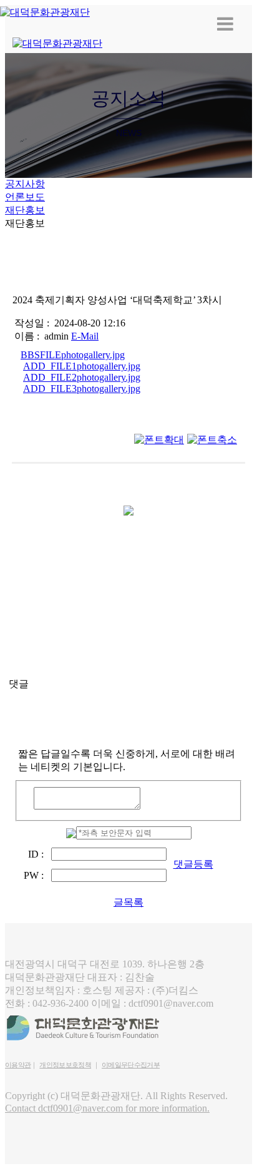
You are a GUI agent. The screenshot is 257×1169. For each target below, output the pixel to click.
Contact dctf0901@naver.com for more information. (107, 1108)
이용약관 (18, 1065)
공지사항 (25, 184)
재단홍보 (25, 210)
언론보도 (25, 197)
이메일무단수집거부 (131, 1065)
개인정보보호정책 (65, 1065)
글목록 (128, 902)
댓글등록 (193, 864)
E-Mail (85, 336)
